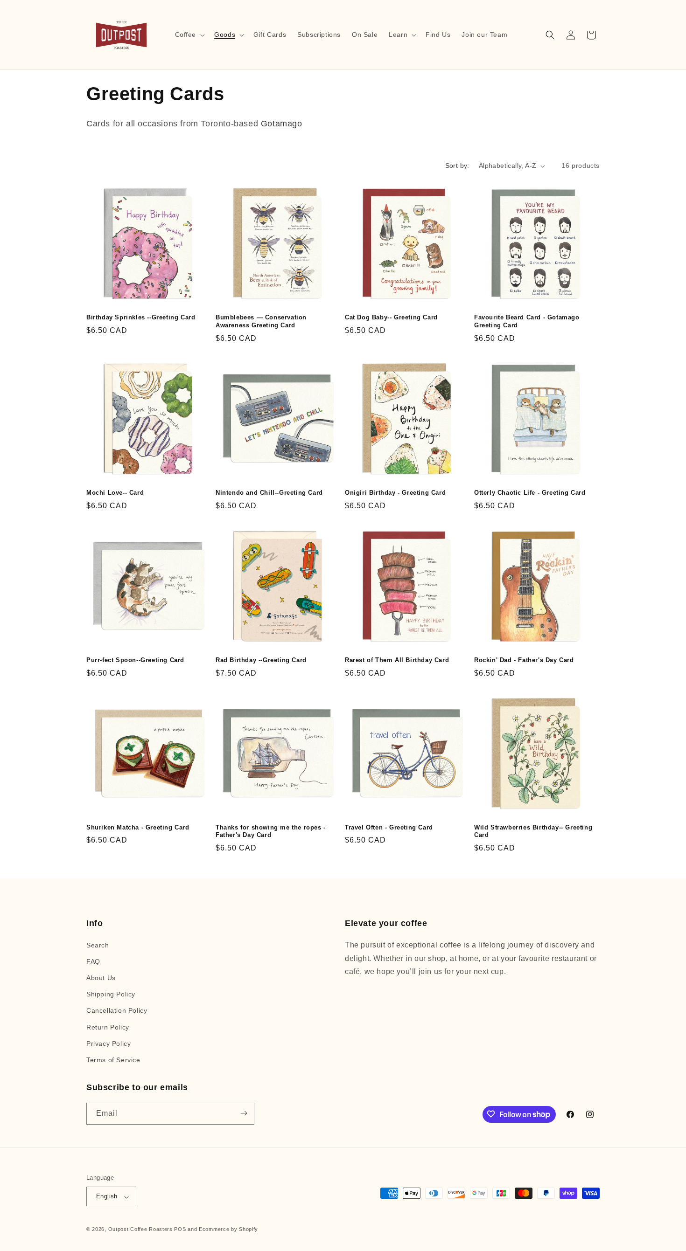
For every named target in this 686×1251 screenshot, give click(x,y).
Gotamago (281, 123)
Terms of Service (113, 1060)
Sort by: (457, 165)
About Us (101, 977)
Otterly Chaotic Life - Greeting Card (530, 492)
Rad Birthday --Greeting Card (261, 660)
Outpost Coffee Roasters (140, 1229)
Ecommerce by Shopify (228, 1229)
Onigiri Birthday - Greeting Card (395, 492)
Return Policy (107, 1026)
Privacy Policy (108, 1043)
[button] (189, 34)
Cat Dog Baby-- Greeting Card (391, 317)
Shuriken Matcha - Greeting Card (137, 827)
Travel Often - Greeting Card (389, 827)
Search (97, 944)
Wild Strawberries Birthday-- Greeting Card (533, 831)
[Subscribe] (243, 1113)
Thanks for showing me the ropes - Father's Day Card (271, 831)
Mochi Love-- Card (115, 492)
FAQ (93, 961)
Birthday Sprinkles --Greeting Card (140, 317)
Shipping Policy (110, 994)
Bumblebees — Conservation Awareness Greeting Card (261, 321)
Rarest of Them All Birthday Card (397, 660)
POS (180, 1229)
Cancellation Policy (116, 1010)
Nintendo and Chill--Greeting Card (269, 492)
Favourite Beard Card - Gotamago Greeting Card (527, 321)
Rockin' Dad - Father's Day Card (524, 660)
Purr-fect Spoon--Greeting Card (135, 660)
